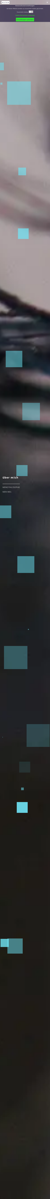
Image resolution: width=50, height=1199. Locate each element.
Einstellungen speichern (25, 20)
